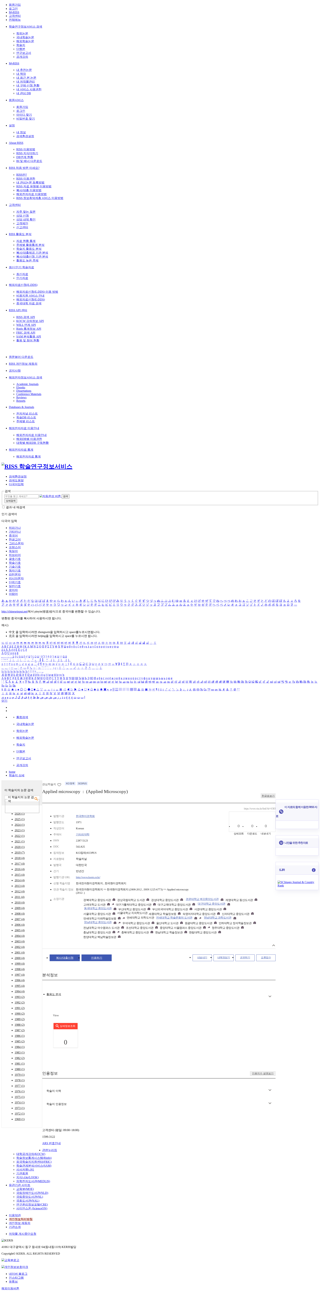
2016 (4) (20, 869)
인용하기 (96, 957)
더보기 (270, 996)
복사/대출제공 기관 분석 (32, 252)
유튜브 (13, 1281)
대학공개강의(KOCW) (30, 1154)
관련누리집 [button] (49, 1150)
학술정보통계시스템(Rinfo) (33, 1157)
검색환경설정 (25, 136)
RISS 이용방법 (25, 149)
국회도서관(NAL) (27, 1200)
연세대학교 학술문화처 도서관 (174, 917)
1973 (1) (20, 1108)
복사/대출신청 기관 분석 (32, 256)
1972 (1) (20, 1113)
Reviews (21, 397)
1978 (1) (20, 1080)
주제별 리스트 (25, 421)
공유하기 (245, 957)
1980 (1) (20, 1069)
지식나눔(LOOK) (27, 1177)
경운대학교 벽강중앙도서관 (202, 899)
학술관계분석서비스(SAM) (33, 1165)
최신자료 (22, 274)
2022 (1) (20, 835)
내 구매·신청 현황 (27, 85)
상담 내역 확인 (26, 219)
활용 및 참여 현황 (27, 340)
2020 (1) (20, 847)
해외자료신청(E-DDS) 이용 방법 (37, 291)
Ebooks (20, 387)
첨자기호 (15, 570)
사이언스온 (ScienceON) (31, 1208)
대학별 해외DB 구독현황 (32, 442)
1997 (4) (20, 974)
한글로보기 (268, 795)
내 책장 (21, 73)
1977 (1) (20, 1085)
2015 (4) (20, 874)
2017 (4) (20, 863)
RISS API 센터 (18, 310)
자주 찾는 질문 (26, 211)
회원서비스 (16, 100)
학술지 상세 (16, 775)
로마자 (13, 590)
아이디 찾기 (24, 114)
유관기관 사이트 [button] (19, 1185)
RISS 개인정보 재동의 (23, 363)
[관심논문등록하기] (59, 784)
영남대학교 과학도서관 (217, 917)
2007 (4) (20, 919)
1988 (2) (20, 1024)
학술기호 (15, 562)
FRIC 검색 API (25, 332)
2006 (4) (20, 924)
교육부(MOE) (25, 1189)
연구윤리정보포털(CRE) (32, 1204)
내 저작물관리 (25, 81)
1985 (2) (20, 1041)
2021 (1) (20, 841)
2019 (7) (20, 852)
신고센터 (22, 227)
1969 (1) (20, 1119)
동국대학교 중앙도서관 (98, 908)
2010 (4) (20, 902)
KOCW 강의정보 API (30, 321)
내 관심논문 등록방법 (30, 182)
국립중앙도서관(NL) (29, 1196)
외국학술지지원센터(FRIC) (33, 1161)
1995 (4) (20, 985)
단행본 (20, 49)
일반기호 (15, 586)
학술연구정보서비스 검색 (25, 26)
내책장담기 (223, 957)
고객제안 (22, 223)
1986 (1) (20, 1035)
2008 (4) (20, 913)
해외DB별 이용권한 (29, 438)
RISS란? (21, 174)
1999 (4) (20, 963)
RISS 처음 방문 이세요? (24, 167)
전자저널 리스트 (27, 413)
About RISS (16, 142)
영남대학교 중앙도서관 (98, 922)
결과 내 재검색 (15, 507)
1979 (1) (20, 1074)
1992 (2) (20, 1002)
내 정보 (21, 132)
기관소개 (15, 1226)
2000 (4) (20, 958)
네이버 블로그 (18, 1273)
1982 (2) (20, 1058)
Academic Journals (27, 384)
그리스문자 (16, 543)
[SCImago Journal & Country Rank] (297, 885)
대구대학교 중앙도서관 (211, 903)
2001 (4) (20, 952)
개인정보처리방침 (21, 1219)
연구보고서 (23, 52)
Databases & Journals (21, 407)
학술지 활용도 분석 (28, 248)
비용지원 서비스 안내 (30, 295)
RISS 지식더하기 (27, 153)
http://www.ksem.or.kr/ (88, 877)
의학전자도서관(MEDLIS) (33, 1181)
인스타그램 (16, 1277)
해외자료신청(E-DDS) (23, 284)
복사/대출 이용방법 (28, 190)
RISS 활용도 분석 (20, 234)
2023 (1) (20, 830)
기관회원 (22, 1173)
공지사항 (15, 370)
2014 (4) (20, 880)
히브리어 (15, 555)
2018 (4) (20, 858)
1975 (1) (20, 1097)
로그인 (13, 8)
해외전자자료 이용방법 (31, 194)
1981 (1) (20, 1063)
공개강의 (22, 56)
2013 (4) (20, 885)
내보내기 (202, 957)
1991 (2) (20, 1008)
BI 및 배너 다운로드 (29, 161)
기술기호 (15, 566)
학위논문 (22, 33)
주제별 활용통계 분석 (30, 244)
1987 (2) (20, 1030)
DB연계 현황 (24, 157)
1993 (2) (20, 997)
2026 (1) (20, 813)
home (12, 771)
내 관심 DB (23, 93)
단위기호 (15, 582)
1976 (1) (20, 1091)
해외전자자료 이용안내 (24, 428)
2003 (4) (20, 941)
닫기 (4, 700)
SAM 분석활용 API (28, 336)
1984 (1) (20, 1047)
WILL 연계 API (26, 324)
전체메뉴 (15, 19)
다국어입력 (16, 484)
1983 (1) (20, 1052)
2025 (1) (20, 819)
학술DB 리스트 (26, 417)
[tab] (53, 994)
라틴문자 (15, 574)
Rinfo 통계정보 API (28, 328)
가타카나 (15, 531)
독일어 (13, 551)
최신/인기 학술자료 (21, 267)
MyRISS (14, 12)
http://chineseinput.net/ (14, 611)
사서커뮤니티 (25, 1169)
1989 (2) (20, 1019)
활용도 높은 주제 (27, 260)
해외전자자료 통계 (21, 449)
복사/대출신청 (65, 957)
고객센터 (15, 15)
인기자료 (22, 278)
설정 (12, 125)
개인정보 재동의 (19, 1223)
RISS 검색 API (25, 317)
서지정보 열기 (273, 945)
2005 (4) (20, 930)
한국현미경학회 (85, 816)
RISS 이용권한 (25, 178)
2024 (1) (20, 824)
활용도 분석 (53, 994)
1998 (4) (20, 969)
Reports (20, 400)
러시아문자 (16, 578)
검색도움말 (16, 480)
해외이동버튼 (10, 1288)
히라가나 (15, 527)
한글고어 (15, 539)
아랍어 (13, 593)
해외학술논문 (25, 41)
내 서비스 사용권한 (28, 89)
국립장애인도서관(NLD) (32, 1192)
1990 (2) (20, 1013)
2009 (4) (20, 908)
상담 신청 (22, 215)
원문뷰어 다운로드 (21, 356)
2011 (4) (19, 897)
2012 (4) (20, 891)
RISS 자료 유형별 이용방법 (33, 186)
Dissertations (23, 390)
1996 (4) (20, 980)
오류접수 (266, 957)
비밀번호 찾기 (25, 118)
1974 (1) (20, 1102)
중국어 (13, 535)
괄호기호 (15, 558)
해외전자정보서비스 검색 (25, 377)
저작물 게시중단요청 (22, 1233)
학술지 (20, 45)
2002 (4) (20, 947)
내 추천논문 (24, 69)
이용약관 (15, 1215)
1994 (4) (20, 991)
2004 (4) (20, 935)
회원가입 (15, 4)
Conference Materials (28, 394)
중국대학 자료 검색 (28, 303)
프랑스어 (15, 547)
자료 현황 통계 (26, 241)
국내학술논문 (25, 37)
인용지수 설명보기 (263, 1073)
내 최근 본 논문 (26, 77)
